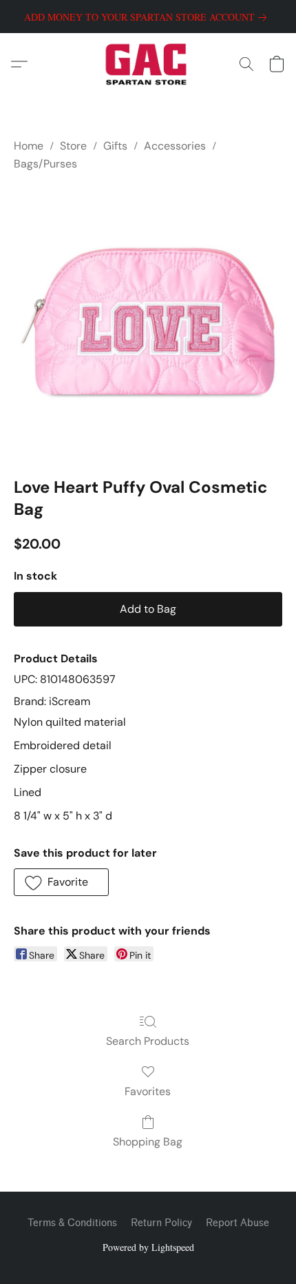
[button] (148, 64)
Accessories (175, 146)
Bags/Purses (45, 163)
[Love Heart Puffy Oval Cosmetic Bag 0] (148, 321)
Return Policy (161, 1223)
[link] (148, 17)
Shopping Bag (147, 1141)
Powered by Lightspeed (148, 1247)
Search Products (147, 1041)
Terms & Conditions (72, 1223)
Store (73, 146)
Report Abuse (237, 1223)
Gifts (115, 146)
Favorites (148, 1091)
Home (28, 146)
